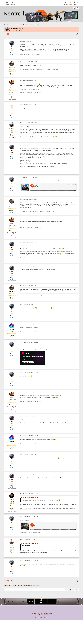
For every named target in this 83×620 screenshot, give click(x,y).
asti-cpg (14, 99)
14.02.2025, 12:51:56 (29, 392)
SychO (46, 617)
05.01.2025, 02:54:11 (26, 41)
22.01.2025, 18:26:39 (28, 218)
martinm (12, 499)
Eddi (12, 329)
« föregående (71, 30)
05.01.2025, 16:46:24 (28, 122)
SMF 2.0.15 (33, 613)
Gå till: (63, 589)
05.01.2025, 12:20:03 (28, 104)
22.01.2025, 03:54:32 (28, 177)
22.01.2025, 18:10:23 (28, 199)
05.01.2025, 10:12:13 (28, 62)
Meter (12, 30)
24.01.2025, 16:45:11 (29, 304)
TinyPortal (38, 616)
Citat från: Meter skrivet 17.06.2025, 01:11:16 (29, 497)
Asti (12, 86)
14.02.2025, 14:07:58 (29, 416)
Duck (12, 110)
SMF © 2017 (40, 613)
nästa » (76, 30)
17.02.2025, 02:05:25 (29, 436)
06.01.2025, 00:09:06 (28, 145)
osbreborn (14, 511)
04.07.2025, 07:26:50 (29, 539)
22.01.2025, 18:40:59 (28, 242)
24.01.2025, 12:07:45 (29, 266)
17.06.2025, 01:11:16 (29, 474)
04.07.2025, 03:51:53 (29, 516)
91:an (12, 545)
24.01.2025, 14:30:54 (29, 285)
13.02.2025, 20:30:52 (29, 372)
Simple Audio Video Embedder (41, 614)
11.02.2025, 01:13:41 (29, 324)
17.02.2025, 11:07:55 (29, 454)
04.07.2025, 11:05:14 (29, 560)
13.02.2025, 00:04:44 (29, 342)
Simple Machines (48, 613)
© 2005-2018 (44, 616)
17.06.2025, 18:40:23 (29, 493)
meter (14, 55)
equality (12, 67)
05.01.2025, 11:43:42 (28, 80)
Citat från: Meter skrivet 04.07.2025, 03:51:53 (29, 543)
